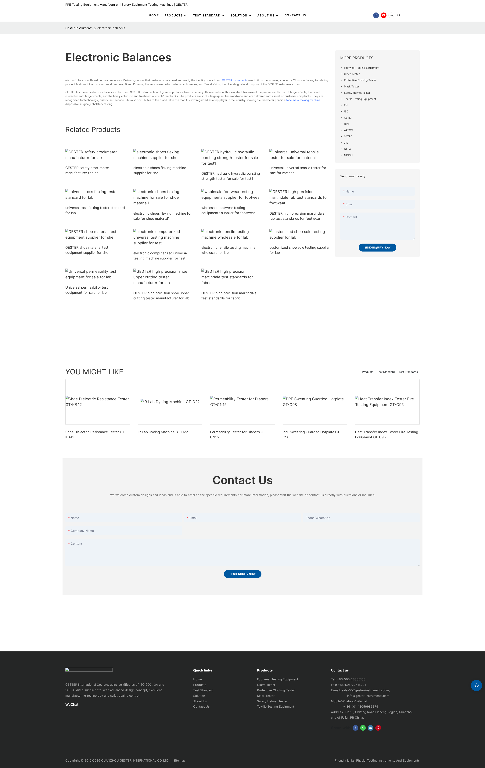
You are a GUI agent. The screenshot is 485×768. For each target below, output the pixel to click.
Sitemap (179, 760)
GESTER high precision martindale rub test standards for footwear (296, 215)
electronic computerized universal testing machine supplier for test (160, 255)
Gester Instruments (78, 28)
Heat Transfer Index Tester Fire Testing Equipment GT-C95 (386, 434)
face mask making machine (303, 100)
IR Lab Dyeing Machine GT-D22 (163, 432)
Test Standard (386, 371)
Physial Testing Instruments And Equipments (388, 760)
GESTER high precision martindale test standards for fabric (228, 295)
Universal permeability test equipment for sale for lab (86, 289)
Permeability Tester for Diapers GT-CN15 (238, 434)
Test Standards (408, 371)
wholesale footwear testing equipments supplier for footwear (228, 210)
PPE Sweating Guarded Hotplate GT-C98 (312, 434)
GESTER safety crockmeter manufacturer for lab (87, 170)
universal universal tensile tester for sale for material (297, 170)
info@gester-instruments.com (367, 696)
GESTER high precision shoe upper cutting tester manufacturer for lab (161, 295)
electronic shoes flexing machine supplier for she (159, 170)
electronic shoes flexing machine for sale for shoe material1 (162, 215)
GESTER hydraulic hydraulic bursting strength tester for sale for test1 (230, 176)
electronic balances (111, 28)
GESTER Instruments (234, 80)
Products (367, 371)
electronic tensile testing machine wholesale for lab (228, 250)
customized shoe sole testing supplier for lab (299, 250)
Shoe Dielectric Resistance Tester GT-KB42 (95, 434)
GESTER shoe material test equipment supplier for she (86, 250)
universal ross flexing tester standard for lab (95, 210)
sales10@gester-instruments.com (365, 690)
